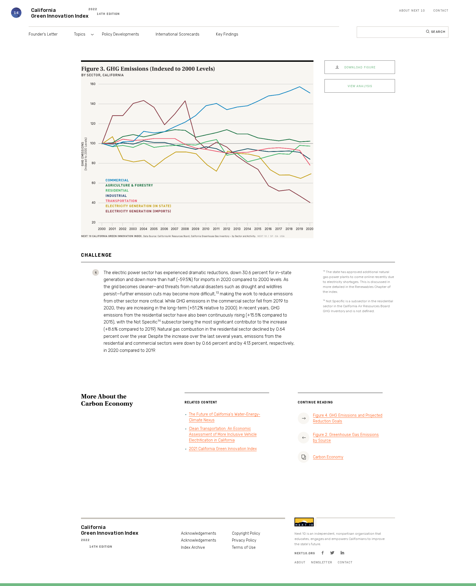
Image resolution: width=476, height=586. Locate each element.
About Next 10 (412, 10)
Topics (79, 34)
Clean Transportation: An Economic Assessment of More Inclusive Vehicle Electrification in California (223, 434)
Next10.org (304, 553)
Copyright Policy (246, 533)
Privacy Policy (244, 540)
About (299, 562)
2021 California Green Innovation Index (223, 448)
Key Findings (227, 34)
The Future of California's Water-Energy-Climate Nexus (224, 417)
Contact (440, 10)
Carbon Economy (328, 456)
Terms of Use (244, 547)
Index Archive (193, 547)
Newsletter (321, 562)
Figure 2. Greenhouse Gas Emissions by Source (346, 437)
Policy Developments (120, 34)
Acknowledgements (198, 533)
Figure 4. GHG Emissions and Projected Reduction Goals (347, 418)
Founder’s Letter (43, 34)
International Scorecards (177, 34)
